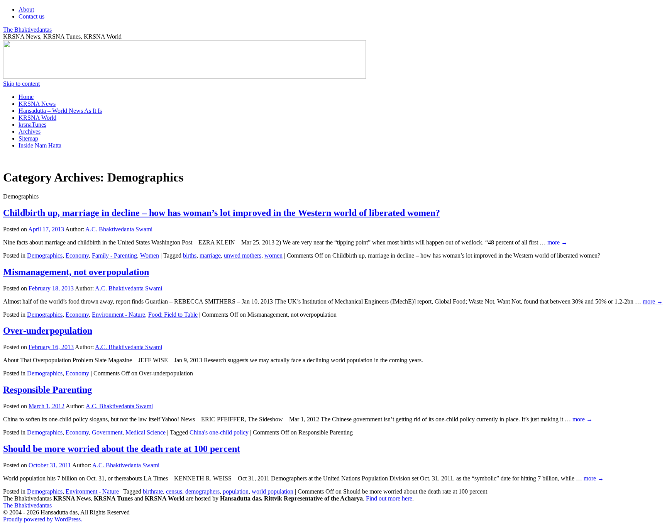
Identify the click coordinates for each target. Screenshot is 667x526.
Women (149, 255)
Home (26, 96)
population (236, 491)
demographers (202, 491)
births (189, 255)
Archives (30, 131)
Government (107, 432)
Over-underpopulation (47, 331)
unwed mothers (242, 255)
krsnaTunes (32, 124)
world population (272, 491)
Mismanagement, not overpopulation (76, 272)
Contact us (31, 16)
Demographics (45, 255)
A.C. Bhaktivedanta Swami (118, 229)
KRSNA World (37, 117)
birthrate (153, 491)
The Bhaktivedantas (27, 29)
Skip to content (21, 83)
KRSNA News (37, 103)
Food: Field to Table (173, 314)
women (273, 255)
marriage (210, 255)
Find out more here (389, 498)
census (174, 491)
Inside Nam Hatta (40, 145)
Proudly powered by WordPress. (42, 519)
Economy (77, 255)
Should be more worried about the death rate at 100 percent (121, 449)
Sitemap (28, 138)
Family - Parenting (114, 255)
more (557, 242)
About (26, 9)
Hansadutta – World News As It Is (60, 110)
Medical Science (145, 432)
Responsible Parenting (47, 390)
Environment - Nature (118, 314)
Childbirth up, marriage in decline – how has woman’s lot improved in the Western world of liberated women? (221, 213)
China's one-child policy (219, 432)
